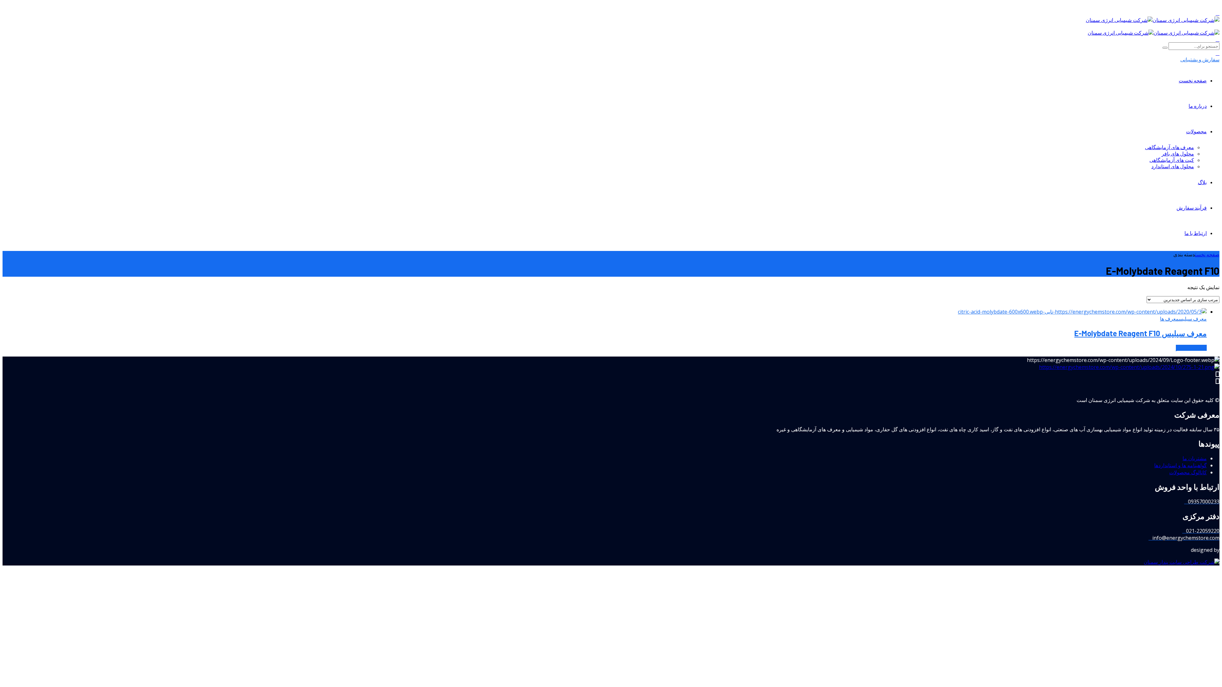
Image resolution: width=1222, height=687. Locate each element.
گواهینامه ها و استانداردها (1180, 465)
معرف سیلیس (1193, 319)
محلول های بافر (1178, 153)
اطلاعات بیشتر (1191, 348)
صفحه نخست (1193, 80)
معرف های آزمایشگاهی (1169, 147)
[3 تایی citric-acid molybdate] (1082, 311)
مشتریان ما (1195, 458)
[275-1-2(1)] (1129, 367)
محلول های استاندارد (1172, 166)
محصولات (1196, 131)
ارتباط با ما (1195, 233)
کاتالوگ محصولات (1188, 472)
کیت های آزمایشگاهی (1171, 160)
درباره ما (1198, 106)
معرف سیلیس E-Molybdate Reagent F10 (1140, 333)
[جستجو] (1217, 39)
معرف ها (1169, 319)
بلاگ (1202, 182)
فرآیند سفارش (1191, 208)
